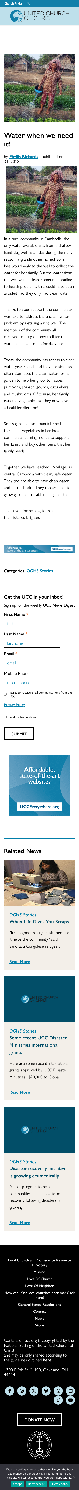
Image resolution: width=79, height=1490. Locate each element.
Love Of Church (39, 1278)
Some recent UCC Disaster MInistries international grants (38, 1044)
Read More (19, 961)
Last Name (16, 633)
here (47, 1360)
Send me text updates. (23, 717)
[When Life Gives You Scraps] (39, 883)
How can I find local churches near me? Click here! (39, 1295)
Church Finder (13, 3)
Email (10, 653)
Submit (19, 734)
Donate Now (39, 1419)
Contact (39, 1311)
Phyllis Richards (23, 156)
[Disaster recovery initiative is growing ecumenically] (39, 1130)
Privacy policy (59, 1484)
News (39, 1318)
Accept (17, 1484)
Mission (40, 1271)
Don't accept (36, 1484)
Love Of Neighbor (39, 1285)
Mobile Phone (17, 673)
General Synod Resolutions (39, 1304)
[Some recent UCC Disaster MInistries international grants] (39, 999)
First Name (16, 614)
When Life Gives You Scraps (39, 921)
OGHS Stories (40, 570)
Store (39, 1325)
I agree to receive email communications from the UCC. (40, 694)
